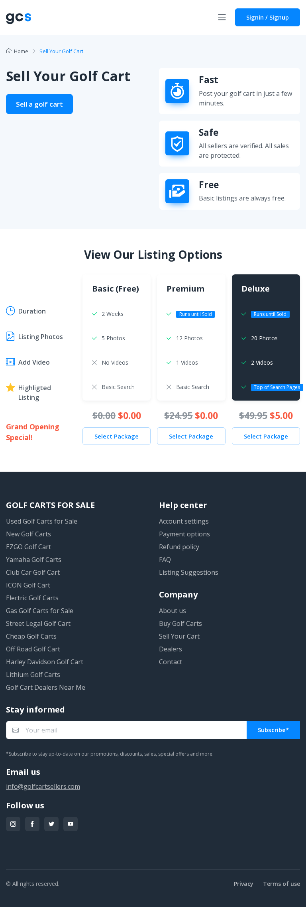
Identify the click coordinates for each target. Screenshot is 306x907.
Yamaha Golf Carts (33, 559)
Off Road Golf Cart (33, 649)
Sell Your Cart (179, 636)
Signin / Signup (267, 17)
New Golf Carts (28, 534)
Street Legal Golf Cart (38, 623)
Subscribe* (273, 730)
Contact (170, 661)
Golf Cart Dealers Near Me (45, 687)
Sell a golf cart (39, 104)
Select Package (116, 436)
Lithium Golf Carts (33, 674)
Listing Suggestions (188, 572)
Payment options (184, 534)
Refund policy (179, 546)
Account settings (184, 521)
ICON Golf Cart (28, 585)
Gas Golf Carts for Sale (39, 610)
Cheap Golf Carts (31, 636)
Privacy (243, 883)
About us (172, 610)
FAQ (165, 559)
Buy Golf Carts (180, 623)
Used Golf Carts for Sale (41, 521)
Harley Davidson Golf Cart (44, 661)
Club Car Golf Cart (33, 572)
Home (21, 51)
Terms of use (281, 883)
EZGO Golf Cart (28, 546)
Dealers (170, 649)
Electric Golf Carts (32, 597)
